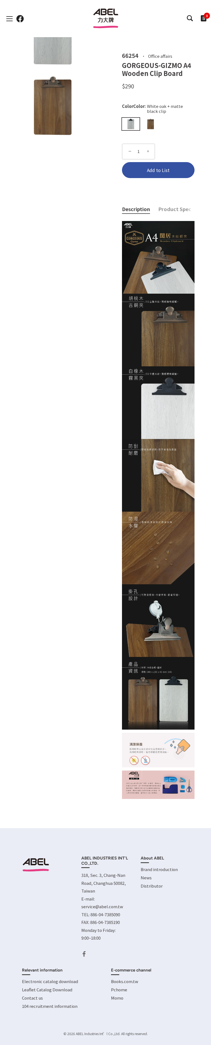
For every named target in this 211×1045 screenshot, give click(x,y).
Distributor (152, 886)
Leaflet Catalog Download (47, 989)
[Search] (190, 18)
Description (136, 208)
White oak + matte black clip (131, 124)
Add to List (158, 170)
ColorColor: (152, 109)
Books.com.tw (124, 981)
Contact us (32, 998)
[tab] (140, 209)
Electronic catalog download (50, 981)
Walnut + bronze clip (150, 124)
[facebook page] (20, 18)
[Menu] (10, 19)
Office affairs (160, 56)
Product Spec (174, 208)
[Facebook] (84, 953)
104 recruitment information (49, 1006)
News (146, 877)
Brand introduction (159, 869)
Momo (117, 998)
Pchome (119, 989)
